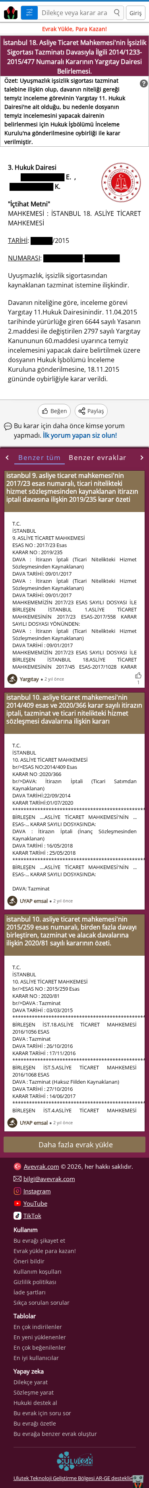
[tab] (39, 457)
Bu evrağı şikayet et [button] (39, 1240)
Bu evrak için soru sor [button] (42, 1413)
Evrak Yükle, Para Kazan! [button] (74, 29)
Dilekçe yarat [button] (31, 1382)
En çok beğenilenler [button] (40, 1347)
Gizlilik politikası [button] (35, 1282)
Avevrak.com (41, 1166)
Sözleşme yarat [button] (34, 1392)
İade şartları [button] (30, 1292)
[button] (116, 13)
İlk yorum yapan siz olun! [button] (80, 435)
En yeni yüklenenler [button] (40, 1337)
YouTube (35, 1203)
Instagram (37, 1191)
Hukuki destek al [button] (35, 1403)
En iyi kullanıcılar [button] (36, 1358)
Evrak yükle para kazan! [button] (45, 1251)
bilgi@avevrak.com (49, 1179)
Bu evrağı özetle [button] (35, 1423)
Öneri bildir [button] (29, 1261)
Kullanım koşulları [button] (38, 1271)
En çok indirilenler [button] (38, 1327)
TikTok (32, 1216)
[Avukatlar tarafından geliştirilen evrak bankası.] (9, 12)
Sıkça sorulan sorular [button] (42, 1302)
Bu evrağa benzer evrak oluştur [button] (55, 1434)
